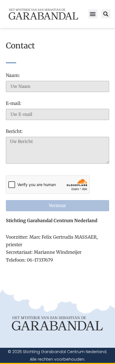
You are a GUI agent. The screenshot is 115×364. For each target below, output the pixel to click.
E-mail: (13, 103)
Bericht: (14, 131)
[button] (92, 13)
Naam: (13, 75)
